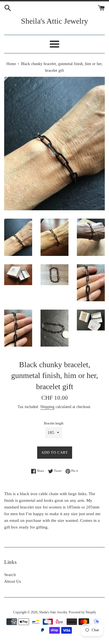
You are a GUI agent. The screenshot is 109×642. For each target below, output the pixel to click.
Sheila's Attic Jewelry (54, 21)
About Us (12, 581)
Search (10, 574)
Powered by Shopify (82, 612)
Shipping (47, 407)
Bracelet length (53, 423)
